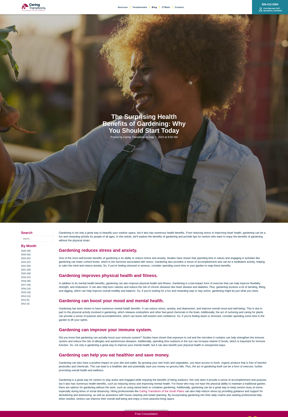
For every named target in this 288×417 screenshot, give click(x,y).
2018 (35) (26, 281)
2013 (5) (25, 300)
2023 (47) (26, 262)
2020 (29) (26, 273)
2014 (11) (26, 296)
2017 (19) (26, 285)
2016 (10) (26, 288)
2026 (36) (26, 251)
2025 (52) (26, 254)
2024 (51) (26, 258)
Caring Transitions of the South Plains (161, 391)
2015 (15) (26, 292)
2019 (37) (26, 277)
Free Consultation (146, 414)
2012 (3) (25, 303)
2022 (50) (26, 266)
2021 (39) (26, 269)
